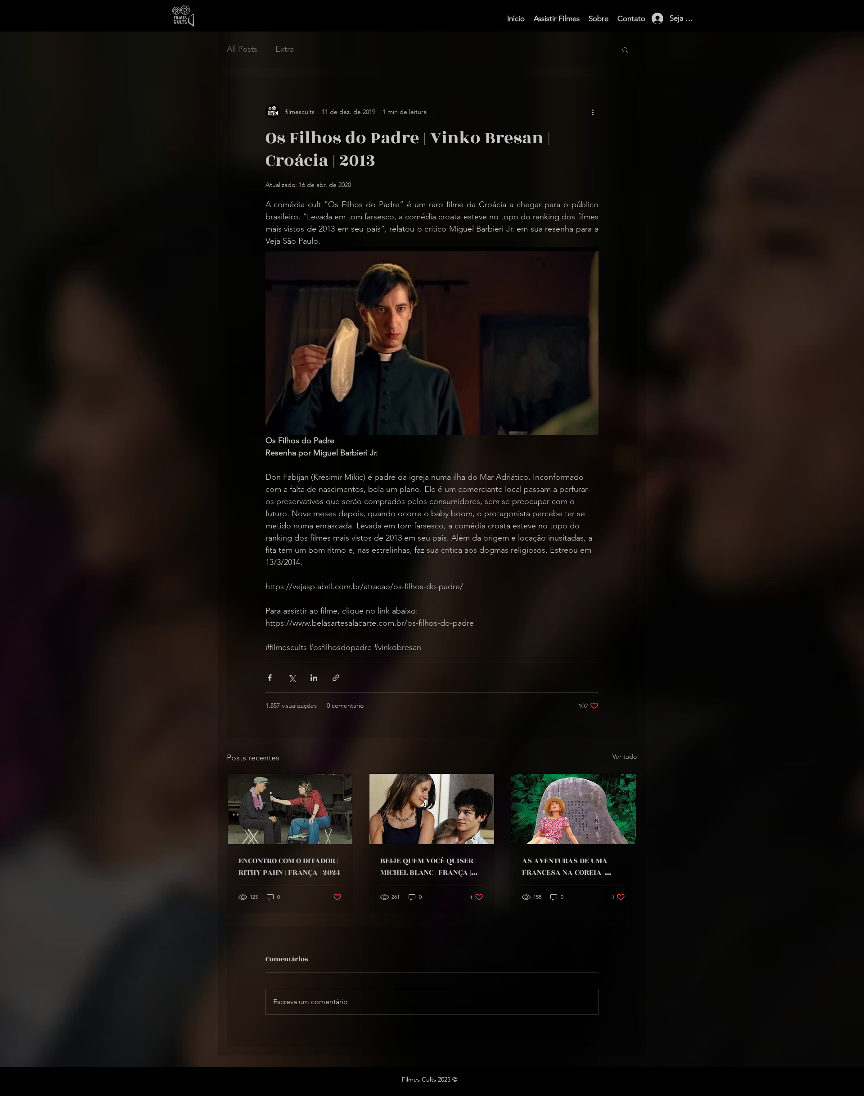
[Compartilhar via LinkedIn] (314, 677)
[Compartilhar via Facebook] (270, 677)
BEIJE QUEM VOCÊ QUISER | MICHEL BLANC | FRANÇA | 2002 (428, 866)
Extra (284, 49)
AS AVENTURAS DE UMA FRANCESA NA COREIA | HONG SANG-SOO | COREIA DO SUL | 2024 (573, 866)
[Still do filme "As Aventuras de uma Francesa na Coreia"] (573, 809)
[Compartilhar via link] (336, 677)
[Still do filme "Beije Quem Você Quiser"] (431, 809)
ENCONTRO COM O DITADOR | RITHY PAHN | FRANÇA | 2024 (289, 866)
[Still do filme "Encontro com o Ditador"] (290, 809)
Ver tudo (624, 756)
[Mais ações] (593, 111)
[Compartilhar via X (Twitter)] (292, 677)
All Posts (242, 49)
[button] (625, 49)
